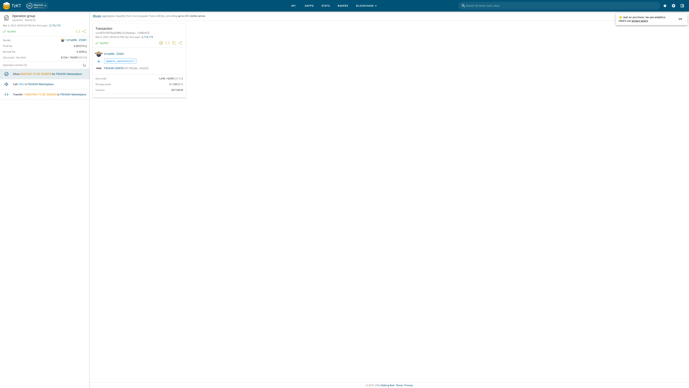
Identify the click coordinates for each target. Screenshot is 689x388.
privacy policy (640, 20)
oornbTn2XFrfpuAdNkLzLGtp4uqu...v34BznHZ (122, 32)
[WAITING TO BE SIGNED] (35, 74)
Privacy (408, 385)
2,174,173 (147, 37)
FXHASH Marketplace (69, 74)
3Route (97, 16)
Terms (399, 385)
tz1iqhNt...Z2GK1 (114, 54)
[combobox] (559, 6)
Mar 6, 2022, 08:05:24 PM (117, 37)
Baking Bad (387, 385)
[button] (36, 5)
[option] (45, 74)
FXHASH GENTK (126, 68)
